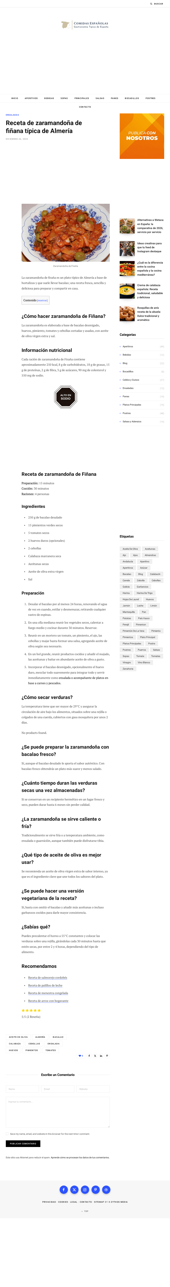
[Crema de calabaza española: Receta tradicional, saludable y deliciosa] (128, 292)
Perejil (126, 624)
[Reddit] (9, 194)
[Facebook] (9, 150)
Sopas (64, 98)
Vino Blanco (144, 662)
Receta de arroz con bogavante (48, 1001)
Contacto (85, 107)
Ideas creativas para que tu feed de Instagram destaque (149, 247)
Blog (125, 363)
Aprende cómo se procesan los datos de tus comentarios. (80, 1157)
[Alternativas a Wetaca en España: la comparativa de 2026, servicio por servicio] (128, 227)
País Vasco (144, 618)
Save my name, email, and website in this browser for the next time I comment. (50, 1134)
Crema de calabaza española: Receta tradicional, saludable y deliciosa (150, 291)
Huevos (13, 1050)
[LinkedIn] (9, 186)
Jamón (126, 605)
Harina (126, 593)
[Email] (9, 177)
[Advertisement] (85, 68)
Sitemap (99, 1202)
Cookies (63, 1202)
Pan (144, 612)
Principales (82, 98)
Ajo (124, 555)
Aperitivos (31, 98)
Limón (153, 605)
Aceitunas (150, 549)
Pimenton (141, 624)
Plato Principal (147, 637)
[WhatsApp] (9, 203)
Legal (74, 1202)
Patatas (127, 618)
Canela (126, 580)
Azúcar (143, 567)
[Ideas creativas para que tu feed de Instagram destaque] (128, 248)
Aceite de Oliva (18, 1037)
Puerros (142, 649)
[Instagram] (85, 1190)
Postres (151, 98)
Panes (114, 98)
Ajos (135, 555)
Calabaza (15, 1044)
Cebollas (34, 1044)
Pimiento (156, 631)
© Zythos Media (118, 1202)
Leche (140, 605)
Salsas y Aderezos (132, 421)
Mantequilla (129, 612)
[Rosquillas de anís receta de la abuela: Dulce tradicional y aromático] (128, 315)
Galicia (126, 586)
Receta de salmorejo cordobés (47, 977)
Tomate (140, 656)
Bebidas (49, 98)
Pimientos (32, 1050)
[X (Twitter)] (74, 1190)
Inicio (14, 98)
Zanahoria (128, 668)
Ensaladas (12, 115)
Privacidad (49, 1202)
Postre (151, 643)
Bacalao (58, 1037)
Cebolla (141, 580)
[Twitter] (9, 159)
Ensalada (54, 1044)
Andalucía (128, 561)
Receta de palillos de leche (45, 985)
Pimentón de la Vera (133, 631)
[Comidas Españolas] (85, 25)
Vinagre (127, 662)
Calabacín (155, 574)
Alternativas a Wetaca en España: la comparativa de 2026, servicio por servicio (150, 226)
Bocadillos (132, 98)
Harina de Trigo (145, 593)
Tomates (50, 1050)
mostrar (42, 300)
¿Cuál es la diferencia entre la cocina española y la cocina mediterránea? (150, 268)
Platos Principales (132, 404)
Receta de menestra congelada (48, 993)
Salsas (100, 98)
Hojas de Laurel (131, 599)
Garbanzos (142, 586)
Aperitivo (144, 561)
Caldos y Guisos (131, 379)
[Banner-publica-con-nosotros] (142, 158)
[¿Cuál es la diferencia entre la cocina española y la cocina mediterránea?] (128, 270)
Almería (40, 1037)
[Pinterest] (9, 168)
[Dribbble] (106, 1190)
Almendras (150, 555)
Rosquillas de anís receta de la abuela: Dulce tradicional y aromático (149, 314)
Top (86, 1211)
